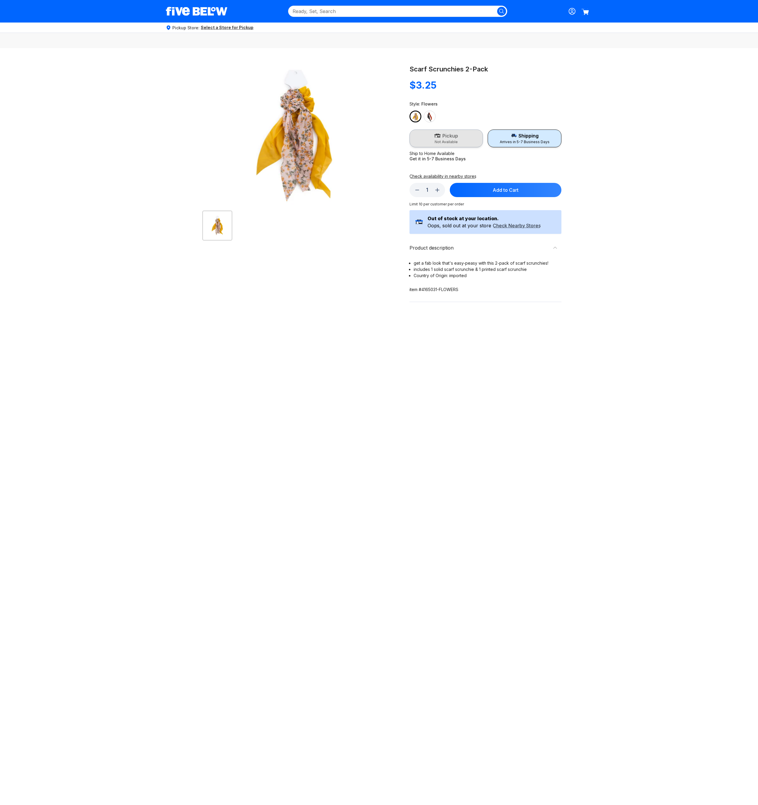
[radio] (446, 138)
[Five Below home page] (196, 11)
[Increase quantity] (437, 190)
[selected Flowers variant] (415, 116)
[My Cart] (585, 12)
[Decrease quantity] (417, 190)
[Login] (572, 11)
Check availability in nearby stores (442, 176)
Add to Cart (505, 190)
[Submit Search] (501, 11)
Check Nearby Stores (517, 226)
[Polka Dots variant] (430, 116)
